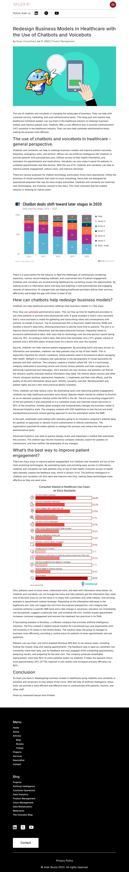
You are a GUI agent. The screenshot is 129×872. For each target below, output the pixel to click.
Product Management (63, 41)
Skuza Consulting (25, 41)
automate (33, 312)
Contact (25, 842)
